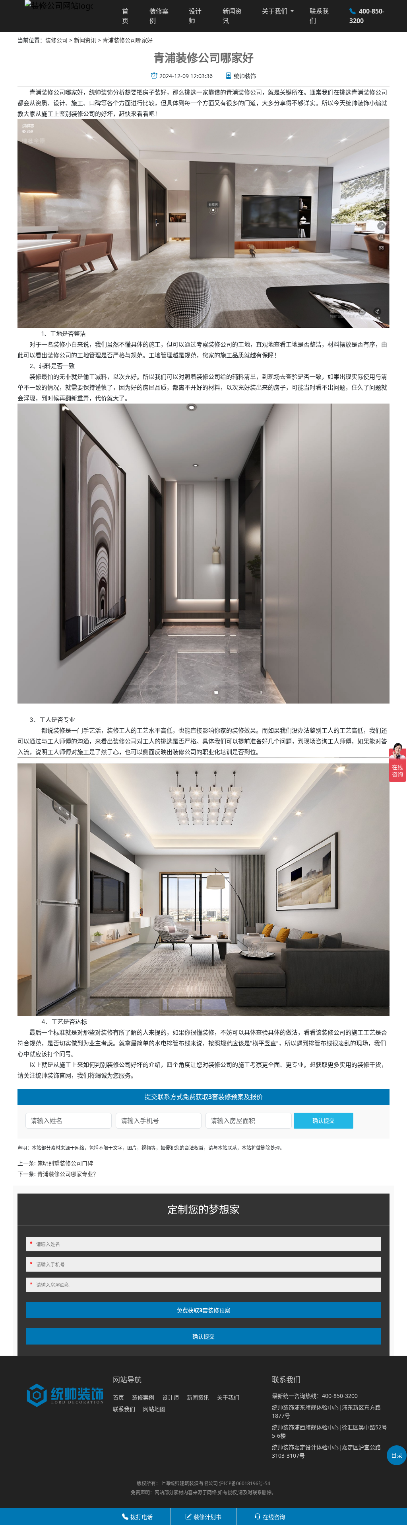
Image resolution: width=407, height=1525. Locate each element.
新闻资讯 (232, 16)
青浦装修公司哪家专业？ (68, 1174)
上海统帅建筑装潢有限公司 (189, 1483)
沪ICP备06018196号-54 (244, 1483)
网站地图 (154, 1409)
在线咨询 (274, 1517)
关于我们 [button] (275, 11)
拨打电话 (141, 1517)
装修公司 (56, 40)
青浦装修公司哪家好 (128, 40)
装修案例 (159, 16)
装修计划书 (207, 1517)
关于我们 (228, 1397)
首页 (125, 16)
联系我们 (319, 16)
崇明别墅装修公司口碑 (65, 1163)
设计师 (195, 16)
